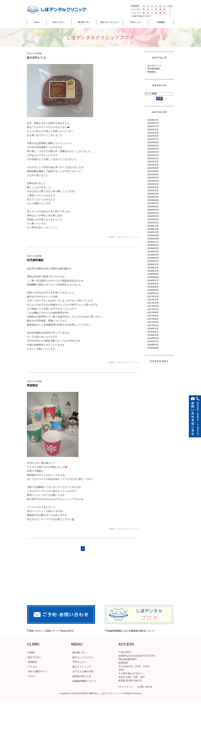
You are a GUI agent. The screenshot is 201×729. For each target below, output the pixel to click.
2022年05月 (153, 146)
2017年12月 (153, 296)
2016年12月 (153, 328)
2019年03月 (153, 255)
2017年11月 (152, 300)
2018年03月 (153, 290)
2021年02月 (153, 181)
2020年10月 (153, 194)
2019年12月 (153, 226)
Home (36, 22)
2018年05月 (153, 287)
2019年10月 (153, 232)
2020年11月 (152, 190)
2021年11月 (152, 161)
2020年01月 (153, 223)
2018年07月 (153, 280)
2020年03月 (153, 216)
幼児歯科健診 (35, 260)
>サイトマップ (125, 686)
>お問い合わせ (144, 686)
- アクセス (32, 666)
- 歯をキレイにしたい (82, 657)
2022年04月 (153, 149)
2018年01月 (153, 293)
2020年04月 (153, 213)
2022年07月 (153, 139)
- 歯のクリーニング (81, 666)
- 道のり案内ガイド (37, 671)
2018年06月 (153, 284)
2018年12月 (153, 264)
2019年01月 (153, 261)
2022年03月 (153, 152)
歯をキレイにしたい (110, 22)
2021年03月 (153, 178)
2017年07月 (153, 309)
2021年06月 (153, 171)
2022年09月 (153, 136)
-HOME (31, 652)
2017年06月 (153, 312)
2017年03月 (153, 322)
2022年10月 (153, 133)
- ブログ (31, 676)
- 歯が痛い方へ (79, 652)
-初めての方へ (34, 657)
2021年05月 (153, 174)
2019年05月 (153, 248)
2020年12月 (153, 187)
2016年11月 (152, 332)
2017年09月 (153, 306)
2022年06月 (153, 142)
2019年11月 (152, 229)
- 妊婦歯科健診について (83, 681)
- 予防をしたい (79, 662)
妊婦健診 (161, 22)
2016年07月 (153, 341)
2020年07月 (153, 203)
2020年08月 (153, 200)
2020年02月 (153, 219)
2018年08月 (153, 277)
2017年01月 (153, 325)
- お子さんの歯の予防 (82, 671)
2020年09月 (153, 197)
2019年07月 (153, 242)
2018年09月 (153, 274)
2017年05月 (153, 316)
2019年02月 (153, 258)
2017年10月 (153, 303)
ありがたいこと (36, 57)
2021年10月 (153, 165)
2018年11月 (152, 268)
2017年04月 (153, 319)
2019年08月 (153, 239)
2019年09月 (153, 235)
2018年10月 (153, 271)
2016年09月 (153, 338)
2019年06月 (153, 245)
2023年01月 (153, 123)
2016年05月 (153, 345)
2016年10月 (153, 335)
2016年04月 (153, 348)
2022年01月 (153, 155)
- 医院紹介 (32, 662)
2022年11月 (152, 129)
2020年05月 (153, 210)
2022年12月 (153, 126)
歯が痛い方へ (84, 22)
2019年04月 (153, 251)
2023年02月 (153, 120)
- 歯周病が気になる (81, 676)
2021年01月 (153, 184)
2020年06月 (153, 206)
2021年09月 (153, 168)
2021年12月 (153, 158)
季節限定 (32, 385)
